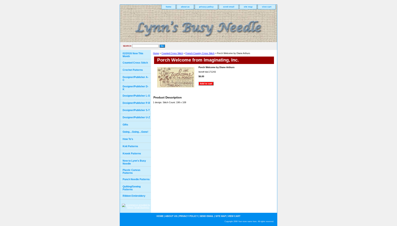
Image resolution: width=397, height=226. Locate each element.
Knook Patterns (132, 153)
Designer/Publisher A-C (135, 79)
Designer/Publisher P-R (136, 103)
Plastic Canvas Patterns (131, 171)
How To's (128, 139)
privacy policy (206, 7)
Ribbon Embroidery (134, 195)
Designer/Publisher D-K (135, 88)
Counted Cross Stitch (172, 53)
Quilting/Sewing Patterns (132, 188)
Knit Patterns (130, 146)
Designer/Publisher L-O (136, 95)
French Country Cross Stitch (199, 53)
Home (156, 53)
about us (185, 7)
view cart (266, 7)
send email (228, 7)
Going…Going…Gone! (135, 131)
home (168, 7)
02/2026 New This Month (133, 55)
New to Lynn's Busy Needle (134, 162)
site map (248, 7)
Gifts (125, 124)
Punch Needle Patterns (136, 179)
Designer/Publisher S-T (136, 110)
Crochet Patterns (133, 70)
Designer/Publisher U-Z (136, 117)
